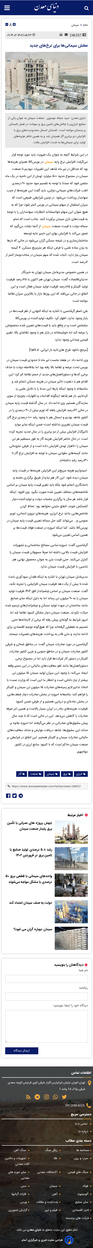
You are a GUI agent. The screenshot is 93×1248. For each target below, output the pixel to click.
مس (24, 1186)
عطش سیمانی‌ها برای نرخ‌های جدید (59, 46)
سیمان (48, 161)
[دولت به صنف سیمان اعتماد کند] (71, 911)
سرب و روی (81, 1158)
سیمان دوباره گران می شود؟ (33, 929)
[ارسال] (65, 35)
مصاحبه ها (82, 1150)
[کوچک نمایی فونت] (6, 25)
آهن (55, 1194)
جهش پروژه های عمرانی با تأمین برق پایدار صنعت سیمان (29, 826)
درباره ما (84, 1131)
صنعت (34, 774)
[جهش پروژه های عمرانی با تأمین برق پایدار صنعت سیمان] (71, 832)
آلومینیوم (83, 1194)
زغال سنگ (51, 1150)
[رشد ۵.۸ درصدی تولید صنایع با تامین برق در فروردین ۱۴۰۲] (71, 858)
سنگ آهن (20, 1150)
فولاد (85, 1186)
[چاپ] (60, 35)
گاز (19, 774)
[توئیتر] (14, 796)
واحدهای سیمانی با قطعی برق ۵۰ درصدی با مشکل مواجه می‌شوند (28, 879)
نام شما (83, 970)
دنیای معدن (33, 1230)
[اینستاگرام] (45, 1098)
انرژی (79, 774)
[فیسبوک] (7, 796)
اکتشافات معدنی (47, 1172)
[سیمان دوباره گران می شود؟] (71, 938)
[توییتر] (63, 1098)
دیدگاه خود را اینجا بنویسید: (70, 1005)
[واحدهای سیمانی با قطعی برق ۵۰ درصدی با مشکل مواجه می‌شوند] (71, 885)
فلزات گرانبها (19, 1194)
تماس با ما (81, 1124)
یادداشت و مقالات (47, 1202)
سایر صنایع (82, 1202)
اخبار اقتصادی (80, 1210)
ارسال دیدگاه (22, 1050)
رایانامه (83, 988)
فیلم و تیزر (51, 1210)
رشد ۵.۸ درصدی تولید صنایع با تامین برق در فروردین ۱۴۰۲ (31, 853)
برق (65, 774)
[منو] (5, 5)
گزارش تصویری (17, 1210)
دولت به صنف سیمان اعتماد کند (30, 903)
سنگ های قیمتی (78, 1172)
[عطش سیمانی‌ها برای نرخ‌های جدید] (46, 81)
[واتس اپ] (54, 1098)
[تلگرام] (20, 796)
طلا (56, 1158)
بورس (23, 1202)
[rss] (28, 1098)
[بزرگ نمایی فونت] (14, 25)
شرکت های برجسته (77, 1218)
